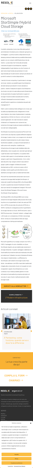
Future (3, 417)
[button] (30, 423)
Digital (11, 13)
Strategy (4, 415)
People (3, 413)
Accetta (16, 454)
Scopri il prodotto (15, 294)
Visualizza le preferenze (16, 463)
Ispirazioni (4, 13)
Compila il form (14, 375)
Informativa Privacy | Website (19, 466)
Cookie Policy (10, 466)
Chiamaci (15, 380)
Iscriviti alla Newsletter (15, 286)
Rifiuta (16, 458)
